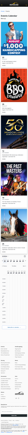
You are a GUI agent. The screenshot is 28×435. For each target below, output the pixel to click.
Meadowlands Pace (5, 351)
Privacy (10, 420)
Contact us (3, 396)
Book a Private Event (5, 355)
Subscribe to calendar (13, 327)
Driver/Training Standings (20, 364)
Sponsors (3, 373)
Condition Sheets (4, 380)
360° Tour (17, 388)
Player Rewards (18, 357)
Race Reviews (18, 351)
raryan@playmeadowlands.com (6, 428)
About (2, 394)
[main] (14, 296)
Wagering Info (18, 349)
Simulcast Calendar (5, 368)
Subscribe (14, 415)
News (16, 362)
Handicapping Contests (20, 353)
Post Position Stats (19, 366)
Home (2, 11)
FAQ (13, 420)
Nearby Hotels (18, 386)
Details (4, 65)
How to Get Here (18, 382)
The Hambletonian (5, 353)
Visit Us (16, 378)
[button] (26, 5)
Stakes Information (5, 384)
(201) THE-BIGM (15, 424)
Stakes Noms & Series (5, 386)
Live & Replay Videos (5, 366)
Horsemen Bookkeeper (6, 388)
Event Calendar (4, 349)
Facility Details (18, 384)
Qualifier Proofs (4, 382)
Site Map (17, 420)
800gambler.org (9, 432)
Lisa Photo (3, 398)
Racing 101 (3, 370)
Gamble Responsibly (4, 422)
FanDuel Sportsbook (19, 355)
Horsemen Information (6, 378)
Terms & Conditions (4, 420)
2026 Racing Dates (5, 364)
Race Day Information (5, 362)
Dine (16, 380)
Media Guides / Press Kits (20, 368)
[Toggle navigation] (1, 5)
